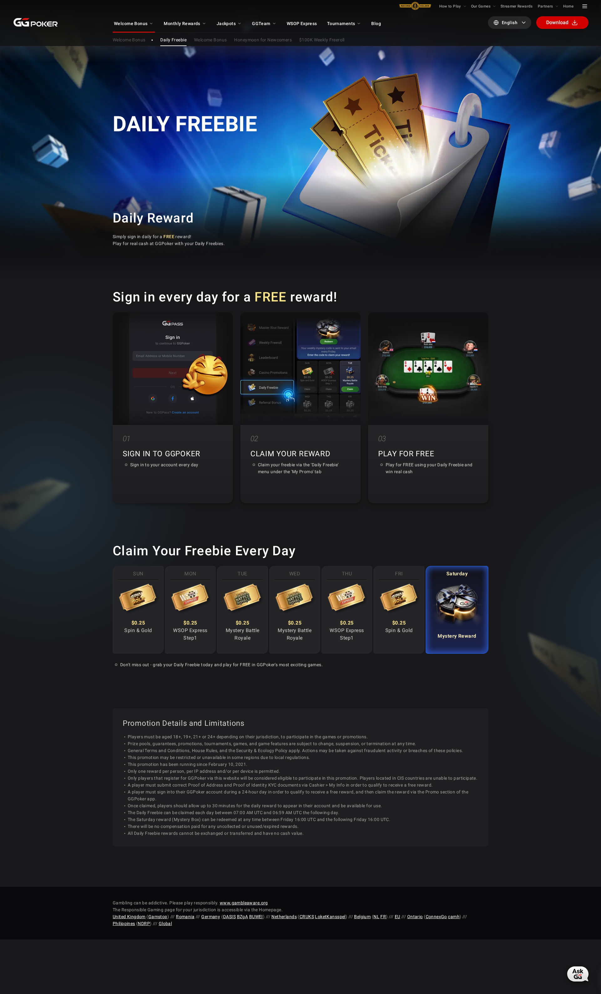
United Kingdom (129, 916)
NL (376, 916)
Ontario (415, 916)
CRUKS (307, 916)
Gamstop (157, 916)
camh (454, 916)
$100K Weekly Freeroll (322, 39)
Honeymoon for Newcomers (263, 39)
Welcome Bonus (210, 39)
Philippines (124, 923)
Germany (210, 916)
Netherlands (284, 916)
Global (165, 923)
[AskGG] (577, 973)
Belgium (362, 916)
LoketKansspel (330, 916)
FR (383, 916)
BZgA (242, 916)
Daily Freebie (173, 39)
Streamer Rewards (517, 6)
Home (568, 6)
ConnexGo (436, 916)
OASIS (229, 916)
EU (397, 916)
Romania (185, 916)
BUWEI (256, 916)
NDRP (144, 923)
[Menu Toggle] (584, 6)
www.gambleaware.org (244, 902)
